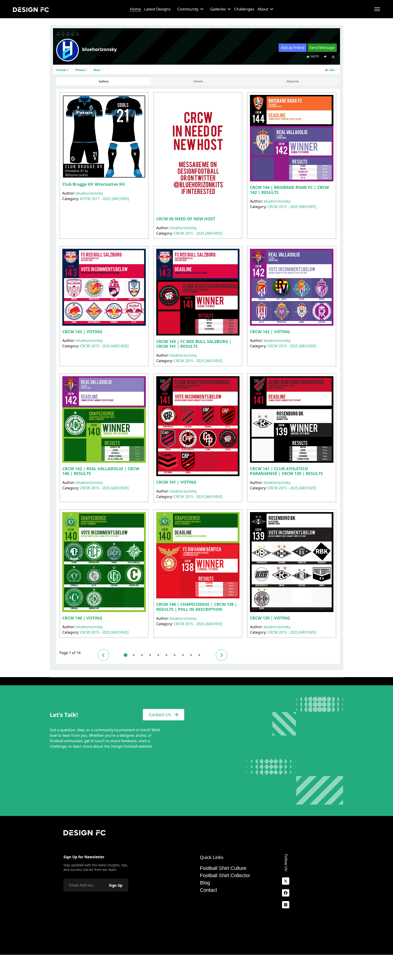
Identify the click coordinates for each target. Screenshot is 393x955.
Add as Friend (292, 47)
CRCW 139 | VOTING (270, 618)
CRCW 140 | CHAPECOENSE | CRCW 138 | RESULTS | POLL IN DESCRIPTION (196, 607)
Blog (205, 882)
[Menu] (377, 9)
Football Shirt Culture (223, 868)
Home (135, 9)
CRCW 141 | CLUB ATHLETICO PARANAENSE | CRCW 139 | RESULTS (286, 471)
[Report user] (333, 56)
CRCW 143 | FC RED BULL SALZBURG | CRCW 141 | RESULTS (194, 344)
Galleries (218, 9)
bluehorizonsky (89, 193)
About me (293, 81)
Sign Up (115, 885)
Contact (208, 890)
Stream (198, 81)
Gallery (103, 81)
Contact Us (160, 714)
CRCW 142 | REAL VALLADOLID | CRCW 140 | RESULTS (100, 471)
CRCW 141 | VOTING (176, 482)
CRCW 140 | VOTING (82, 618)
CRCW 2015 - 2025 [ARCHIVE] (198, 233)
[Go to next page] (221, 655)
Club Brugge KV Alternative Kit (93, 184)
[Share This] (325, 56)
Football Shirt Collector (225, 875)
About (262, 9)
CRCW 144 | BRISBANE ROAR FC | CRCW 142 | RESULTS (289, 190)
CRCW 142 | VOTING (270, 331)
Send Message (322, 47)
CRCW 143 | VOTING (82, 331)
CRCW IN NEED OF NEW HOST (185, 218)
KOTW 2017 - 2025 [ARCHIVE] (104, 198)
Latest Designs (157, 9)
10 (199, 655)
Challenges (244, 9)
